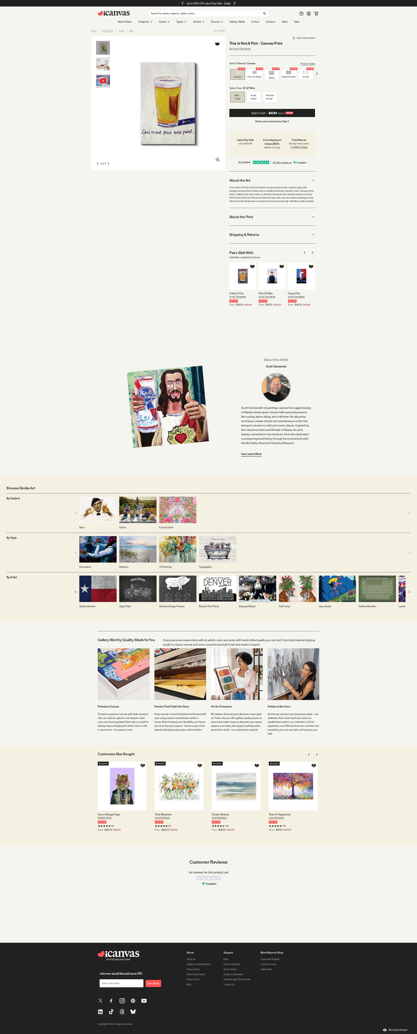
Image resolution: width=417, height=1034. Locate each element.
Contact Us (229, 984)
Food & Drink (107, 31)
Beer (131, 31)
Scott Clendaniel (237, 296)
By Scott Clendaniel (240, 48)
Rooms (215, 21)
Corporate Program (270, 959)
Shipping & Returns (244, 234)
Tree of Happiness (280, 814)
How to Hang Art (231, 964)
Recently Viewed (398, 1029)
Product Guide (308, 63)
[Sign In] (309, 13)
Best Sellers (125, 21)
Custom (270, 21)
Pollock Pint (236, 293)
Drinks (121, 31)
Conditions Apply (299, 147)
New (284, 21)
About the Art (239, 180)
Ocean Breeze (220, 814)
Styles (162, 21)
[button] (237, 74)
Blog (189, 984)
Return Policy (230, 969)
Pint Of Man (266, 293)
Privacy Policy (193, 969)
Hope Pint (294, 293)
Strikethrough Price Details (236, 979)
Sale (296, 21)
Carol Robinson (162, 817)
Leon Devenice (276, 817)
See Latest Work (251, 454)
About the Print (241, 217)
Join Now (153, 983)
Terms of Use (193, 979)
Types (179, 21)
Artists (197, 21)
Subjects (143, 21)
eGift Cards (266, 969)
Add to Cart (271, 113)
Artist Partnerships (196, 974)
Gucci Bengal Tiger (109, 814)
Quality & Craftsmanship (198, 964)
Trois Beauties (163, 814)
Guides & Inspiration (233, 974)
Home (93, 31)
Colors (255, 21)
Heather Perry (105, 817)
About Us (191, 959)
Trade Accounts (268, 964)
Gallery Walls (237, 21)
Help (225, 959)
